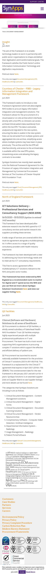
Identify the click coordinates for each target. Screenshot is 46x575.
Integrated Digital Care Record (18, 476)
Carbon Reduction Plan (13, 526)
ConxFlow (9, 458)
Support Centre (37, 1)
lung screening (12, 478)
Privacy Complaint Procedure (17, 523)
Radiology (30, 481)
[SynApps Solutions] (13, 8)
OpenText (16, 481)
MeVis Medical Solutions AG (28, 478)
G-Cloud (21, 469)
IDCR (31, 473)
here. (16, 74)
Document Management (25, 79)
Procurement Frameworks (15, 532)
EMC (7, 467)
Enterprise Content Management (25, 467)
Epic (38, 467)
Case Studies (8, 502)
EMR (12, 467)
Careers (6, 511)
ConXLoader (18, 458)
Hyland (25, 473)
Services (6, 508)
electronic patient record (28, 465)
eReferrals (13, 470)
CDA (15, 455)
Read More (30, 572)
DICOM (36, 458)
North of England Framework (17, 196)
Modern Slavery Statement (15, 529)
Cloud (19, 187)
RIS (27, 483)
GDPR (27, 470)
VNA (9, 485)
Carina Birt (19, 82)
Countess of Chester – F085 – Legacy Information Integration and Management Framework (21, 91)
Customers (7, 499)
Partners (6, 505)
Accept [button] (22, 572)
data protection (27, 458)
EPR (35, 79)
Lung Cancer (35, 476)
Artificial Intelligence (22, 453)
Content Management (22, 456)
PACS (23, 480)
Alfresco (11, 452)
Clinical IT (20, 441)
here (25, 289)
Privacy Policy (9, 520)
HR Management (26, 472)
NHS (11, 82)
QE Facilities (8, 311)
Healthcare (6, 82)
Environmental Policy (13, 517)
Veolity (31, 483)
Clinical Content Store (26, 454)
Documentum (13, 462)
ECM (24, 462)
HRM (19, 472)
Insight (6, 41)
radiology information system (22, 482)
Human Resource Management (21, 473)
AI (6, 453)
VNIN (14, 486)
